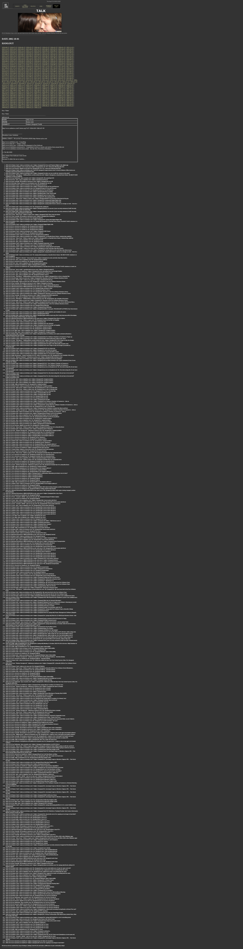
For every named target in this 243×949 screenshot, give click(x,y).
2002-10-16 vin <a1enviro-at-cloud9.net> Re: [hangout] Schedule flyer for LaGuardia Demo (30, 432)
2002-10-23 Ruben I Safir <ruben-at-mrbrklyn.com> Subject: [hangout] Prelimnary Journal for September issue (35, 715)
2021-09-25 (45, 57)
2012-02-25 (29, 80)
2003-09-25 (37, 99)
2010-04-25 (54, 83)
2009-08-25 (45, 85)
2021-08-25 (53, 57)
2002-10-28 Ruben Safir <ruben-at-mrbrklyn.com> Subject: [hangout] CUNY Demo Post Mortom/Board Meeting (35, 892)
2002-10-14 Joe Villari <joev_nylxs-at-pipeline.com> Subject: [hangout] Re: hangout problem (30, 330)
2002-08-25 (69, 100)
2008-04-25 (29, 88)
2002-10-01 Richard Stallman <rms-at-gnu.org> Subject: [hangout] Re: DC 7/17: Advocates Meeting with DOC (35, 166)
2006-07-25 (53, 92)
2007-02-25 (69, 90)
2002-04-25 (29, 102)
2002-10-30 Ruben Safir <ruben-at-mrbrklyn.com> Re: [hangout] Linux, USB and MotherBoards (31, 853)
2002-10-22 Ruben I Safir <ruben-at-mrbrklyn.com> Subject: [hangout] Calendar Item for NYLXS (31, 700)
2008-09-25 (61, 87)
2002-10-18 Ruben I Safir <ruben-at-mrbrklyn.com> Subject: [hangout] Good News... (28, 522)
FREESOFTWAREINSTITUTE (25, 6)
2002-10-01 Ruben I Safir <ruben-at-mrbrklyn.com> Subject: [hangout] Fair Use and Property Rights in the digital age (37, 165)
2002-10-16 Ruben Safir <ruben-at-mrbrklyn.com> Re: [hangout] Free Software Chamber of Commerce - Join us (36, 411)
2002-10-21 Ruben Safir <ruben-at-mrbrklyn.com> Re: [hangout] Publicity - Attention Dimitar (30, 669)
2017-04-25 (37, 68)
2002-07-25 (5, 102)
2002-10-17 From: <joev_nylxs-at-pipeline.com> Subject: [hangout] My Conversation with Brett (31, 500)
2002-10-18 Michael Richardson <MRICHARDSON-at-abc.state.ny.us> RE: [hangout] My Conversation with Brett (36, 548)
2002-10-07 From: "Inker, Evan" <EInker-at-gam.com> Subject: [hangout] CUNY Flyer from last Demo (33, 214)
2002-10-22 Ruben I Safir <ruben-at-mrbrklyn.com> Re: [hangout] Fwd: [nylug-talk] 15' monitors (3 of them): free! (36, 698)
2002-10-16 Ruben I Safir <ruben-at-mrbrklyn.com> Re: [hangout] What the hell (27, 396)
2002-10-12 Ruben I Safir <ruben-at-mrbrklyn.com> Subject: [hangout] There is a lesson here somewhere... (34, 353)
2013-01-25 (13, 78)
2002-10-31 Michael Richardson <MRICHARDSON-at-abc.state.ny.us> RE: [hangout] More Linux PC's (33, 829)
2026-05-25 (29, 47)
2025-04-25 (61, 49)
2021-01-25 (37, 59)
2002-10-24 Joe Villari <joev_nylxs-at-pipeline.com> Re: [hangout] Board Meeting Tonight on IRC (31, 801)
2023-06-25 (21, 54)
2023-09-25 (69, 52)
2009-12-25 (13, 85)
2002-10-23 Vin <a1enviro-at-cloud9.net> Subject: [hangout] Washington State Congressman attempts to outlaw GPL (37, 738)
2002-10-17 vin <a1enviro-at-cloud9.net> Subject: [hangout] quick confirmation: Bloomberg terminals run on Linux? (37, 473)
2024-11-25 (29, 51)
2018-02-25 (29, 66)
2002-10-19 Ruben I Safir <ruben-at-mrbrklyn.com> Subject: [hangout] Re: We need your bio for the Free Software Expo (38, 582)
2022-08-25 (29, 56)
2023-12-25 (45, 52)
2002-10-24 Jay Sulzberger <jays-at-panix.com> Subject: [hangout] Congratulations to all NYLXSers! (33, 744)
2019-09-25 (21, 63)
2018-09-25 (45, 64)
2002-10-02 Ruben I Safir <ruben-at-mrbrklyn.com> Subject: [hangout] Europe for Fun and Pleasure (32, 186)
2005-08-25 (69, 93)
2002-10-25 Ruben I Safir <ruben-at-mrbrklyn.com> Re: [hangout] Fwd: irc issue (27, 924)
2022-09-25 (21, 56)
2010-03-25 (62, 83)
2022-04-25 (61, 56)
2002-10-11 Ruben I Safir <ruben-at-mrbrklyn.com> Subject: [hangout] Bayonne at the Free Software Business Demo (37, 303)
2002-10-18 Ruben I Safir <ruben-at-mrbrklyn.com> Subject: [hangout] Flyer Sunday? (28, 524)
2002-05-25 (21, 102)
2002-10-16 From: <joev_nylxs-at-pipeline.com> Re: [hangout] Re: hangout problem (28, 420)
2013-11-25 (5, 76)
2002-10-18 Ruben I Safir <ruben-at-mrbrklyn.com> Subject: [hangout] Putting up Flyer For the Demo (33, 577)
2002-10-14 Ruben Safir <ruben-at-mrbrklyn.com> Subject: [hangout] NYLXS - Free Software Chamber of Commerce (37, 363)
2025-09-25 (21, 49)
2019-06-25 (45, 63)
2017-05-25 (29, 68)
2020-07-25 (13, 61)
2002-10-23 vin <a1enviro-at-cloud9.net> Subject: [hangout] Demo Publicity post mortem (29, 722)
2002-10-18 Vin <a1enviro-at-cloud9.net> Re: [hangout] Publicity (23, 565)
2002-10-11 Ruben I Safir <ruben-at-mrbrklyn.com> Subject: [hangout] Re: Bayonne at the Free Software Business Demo (38, 293)
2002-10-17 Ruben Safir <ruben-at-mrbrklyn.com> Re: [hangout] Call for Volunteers (28, 442)
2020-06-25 (21, 61)
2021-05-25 (5, 59)
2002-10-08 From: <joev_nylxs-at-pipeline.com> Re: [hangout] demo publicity (26, 259)
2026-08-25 (5, 47)
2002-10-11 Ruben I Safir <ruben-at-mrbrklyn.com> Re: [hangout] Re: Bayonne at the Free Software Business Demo (37, 291)
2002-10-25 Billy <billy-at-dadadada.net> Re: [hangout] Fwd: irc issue (24, 929)
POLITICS (33, 6)
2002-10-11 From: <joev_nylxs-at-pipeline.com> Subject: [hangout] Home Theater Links (29, 273)
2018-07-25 (61, 64)
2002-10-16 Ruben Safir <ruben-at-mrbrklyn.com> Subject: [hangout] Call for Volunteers (29, 428)
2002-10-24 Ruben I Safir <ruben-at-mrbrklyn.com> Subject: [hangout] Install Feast (28, 764)
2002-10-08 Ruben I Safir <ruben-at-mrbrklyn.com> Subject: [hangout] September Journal (30, 243)
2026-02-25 (53, 47)
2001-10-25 (5, 104)
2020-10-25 (61, 59)
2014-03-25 (45, 75)
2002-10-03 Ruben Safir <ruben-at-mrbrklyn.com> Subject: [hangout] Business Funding (29, 191)
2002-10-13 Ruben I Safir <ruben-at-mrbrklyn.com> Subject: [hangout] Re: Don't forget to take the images (34, 342)
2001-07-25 (29, 104)
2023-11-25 (53, 52)
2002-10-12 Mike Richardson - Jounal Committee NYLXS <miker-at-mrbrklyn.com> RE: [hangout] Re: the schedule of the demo (40, 355)
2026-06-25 (21, 47)
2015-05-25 (5, 73)
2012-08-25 (53, 78)
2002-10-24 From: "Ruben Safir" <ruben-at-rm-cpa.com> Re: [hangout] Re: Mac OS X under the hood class (34, 756)
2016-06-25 (45, 69)
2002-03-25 (37, 102)
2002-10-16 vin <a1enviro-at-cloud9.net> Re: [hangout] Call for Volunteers (25, 437)
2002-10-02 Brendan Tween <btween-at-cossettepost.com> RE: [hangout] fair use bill (28, 183)
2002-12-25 (37, 100)
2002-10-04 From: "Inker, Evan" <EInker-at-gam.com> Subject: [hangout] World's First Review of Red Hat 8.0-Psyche (37, 198)
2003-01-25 (29, 100)
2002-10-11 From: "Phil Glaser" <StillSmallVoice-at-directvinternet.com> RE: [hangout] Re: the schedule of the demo (37, 298)
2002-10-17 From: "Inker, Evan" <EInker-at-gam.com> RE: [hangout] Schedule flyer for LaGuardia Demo (34, 452)
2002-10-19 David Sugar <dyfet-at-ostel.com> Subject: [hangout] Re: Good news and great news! (32, 587)
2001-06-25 (37, 104)
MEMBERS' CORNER (48, 6)
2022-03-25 (69, 56)
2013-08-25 (29, 76)
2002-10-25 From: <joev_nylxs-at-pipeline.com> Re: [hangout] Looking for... (26, 922)
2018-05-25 (5, 66)
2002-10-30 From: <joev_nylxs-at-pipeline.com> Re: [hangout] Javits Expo (26, 856)
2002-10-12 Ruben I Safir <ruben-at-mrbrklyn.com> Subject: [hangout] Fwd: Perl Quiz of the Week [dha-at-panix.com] (37, 343)
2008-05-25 (21, 88)
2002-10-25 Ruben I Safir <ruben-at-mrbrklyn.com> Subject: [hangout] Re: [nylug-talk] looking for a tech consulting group (38, 917)
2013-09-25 (21, 76)
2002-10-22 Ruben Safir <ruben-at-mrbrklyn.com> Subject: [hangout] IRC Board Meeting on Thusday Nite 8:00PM (36, 693)
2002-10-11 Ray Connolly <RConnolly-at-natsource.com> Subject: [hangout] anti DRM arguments (32, 295)
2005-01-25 (53, 95)
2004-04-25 (53, 97)
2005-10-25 (53, 93)
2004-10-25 (5, 97)
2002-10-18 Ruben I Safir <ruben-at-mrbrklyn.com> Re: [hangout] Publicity (26, 572)
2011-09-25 (69, 80)
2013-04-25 (61, 76)
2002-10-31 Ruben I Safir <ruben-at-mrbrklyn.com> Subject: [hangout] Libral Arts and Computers (32, 839)
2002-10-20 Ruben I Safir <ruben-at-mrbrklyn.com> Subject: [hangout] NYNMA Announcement (31, 620)
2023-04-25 (37, 54)
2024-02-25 (29, 52)
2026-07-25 (13, 47)
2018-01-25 (37, 66)
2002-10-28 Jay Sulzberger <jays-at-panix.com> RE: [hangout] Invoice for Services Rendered (31, 897)
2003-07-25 (53, 99)
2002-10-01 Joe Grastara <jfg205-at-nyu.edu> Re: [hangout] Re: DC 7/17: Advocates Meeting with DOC (33, 168)
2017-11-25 (53, 66)
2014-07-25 (13, 75)
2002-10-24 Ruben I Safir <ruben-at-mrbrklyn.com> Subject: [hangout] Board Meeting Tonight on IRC (33, 749)
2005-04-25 (29, 95)
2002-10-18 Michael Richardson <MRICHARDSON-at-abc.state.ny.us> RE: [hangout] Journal (30, 534)
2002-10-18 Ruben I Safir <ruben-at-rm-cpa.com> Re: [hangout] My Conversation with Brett (30, 543)
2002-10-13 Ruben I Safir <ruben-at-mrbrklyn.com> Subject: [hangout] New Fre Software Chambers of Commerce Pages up (39, 337)
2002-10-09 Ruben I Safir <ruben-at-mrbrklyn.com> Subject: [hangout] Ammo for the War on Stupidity (33, 325)
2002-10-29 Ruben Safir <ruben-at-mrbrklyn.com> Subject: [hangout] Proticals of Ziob (29, 882)
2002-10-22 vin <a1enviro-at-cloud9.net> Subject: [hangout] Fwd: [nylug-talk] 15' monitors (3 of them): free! (34, 684)
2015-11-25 (29, 71)
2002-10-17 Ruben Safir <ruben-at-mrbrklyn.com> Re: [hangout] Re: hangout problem (29, 440)
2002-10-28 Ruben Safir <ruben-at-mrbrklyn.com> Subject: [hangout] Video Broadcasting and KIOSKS (33, 894)
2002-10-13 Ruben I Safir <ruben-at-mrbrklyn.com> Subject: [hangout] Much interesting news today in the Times (36, 338)
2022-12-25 (69, 54)
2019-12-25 (69, 61)
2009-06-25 (61, 85)
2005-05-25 (21, 95)
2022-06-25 (45, 56)
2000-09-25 (37, 105)
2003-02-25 (21, 100)
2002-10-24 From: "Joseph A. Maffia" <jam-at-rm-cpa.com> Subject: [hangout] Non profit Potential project (34, 776)
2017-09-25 (69, 66)
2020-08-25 (5, 61)
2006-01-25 (29, 93)
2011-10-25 (61, 80)
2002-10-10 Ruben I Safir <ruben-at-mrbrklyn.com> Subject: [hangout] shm (26, 322)
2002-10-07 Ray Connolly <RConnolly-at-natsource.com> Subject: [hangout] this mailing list (30, 216)
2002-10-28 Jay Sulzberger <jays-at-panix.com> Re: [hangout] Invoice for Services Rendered (31, 902)
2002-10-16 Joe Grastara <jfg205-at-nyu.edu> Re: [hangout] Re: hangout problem (27, 425)
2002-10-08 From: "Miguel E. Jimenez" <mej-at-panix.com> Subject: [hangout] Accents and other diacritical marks (36, 258)
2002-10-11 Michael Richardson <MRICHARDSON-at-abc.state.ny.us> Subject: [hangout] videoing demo (33, 286)
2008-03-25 (37, 88)
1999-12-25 (37, 107)
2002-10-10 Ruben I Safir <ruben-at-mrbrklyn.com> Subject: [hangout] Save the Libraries (29, 323)
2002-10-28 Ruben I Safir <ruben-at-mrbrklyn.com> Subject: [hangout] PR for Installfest (29, 890)
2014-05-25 (29, 75)
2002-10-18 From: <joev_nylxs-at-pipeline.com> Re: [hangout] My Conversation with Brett (30, 539)
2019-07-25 (37, 63)
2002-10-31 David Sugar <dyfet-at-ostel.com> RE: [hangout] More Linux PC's (26, 817)
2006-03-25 (13, 93)
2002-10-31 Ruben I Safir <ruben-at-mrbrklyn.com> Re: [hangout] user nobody (27, 841)
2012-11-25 (29, 78)
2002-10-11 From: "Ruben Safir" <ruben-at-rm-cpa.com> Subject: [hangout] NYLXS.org (29, 279)
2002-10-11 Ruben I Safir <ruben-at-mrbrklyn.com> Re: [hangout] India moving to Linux (29, 288)
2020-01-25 (61, 61)
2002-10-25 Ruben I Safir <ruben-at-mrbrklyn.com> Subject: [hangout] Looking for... (28, 931)
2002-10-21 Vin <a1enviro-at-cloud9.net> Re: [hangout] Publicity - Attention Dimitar (28, 658)
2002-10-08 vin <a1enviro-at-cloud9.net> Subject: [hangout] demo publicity (26, 264)
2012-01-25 (37, 80)
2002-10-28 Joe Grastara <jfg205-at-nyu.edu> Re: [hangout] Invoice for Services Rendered (30, 900)
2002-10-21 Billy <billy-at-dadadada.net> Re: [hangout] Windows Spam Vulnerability (28, 646)
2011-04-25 (33, 81)
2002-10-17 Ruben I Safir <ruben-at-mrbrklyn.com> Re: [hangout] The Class (26, 519)
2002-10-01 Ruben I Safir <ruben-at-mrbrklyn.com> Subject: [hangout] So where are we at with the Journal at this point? (38, 173)
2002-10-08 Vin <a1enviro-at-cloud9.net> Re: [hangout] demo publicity (24, 226)
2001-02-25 (69, 104)
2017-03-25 (45, 68)
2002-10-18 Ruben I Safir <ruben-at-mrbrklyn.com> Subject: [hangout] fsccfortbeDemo (29, 568)
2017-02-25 (53, 68)
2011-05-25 (25, 81)
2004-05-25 (45, 97)
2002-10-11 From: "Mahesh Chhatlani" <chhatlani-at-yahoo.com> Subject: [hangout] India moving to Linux (34, 357)
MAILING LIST (56, 6)
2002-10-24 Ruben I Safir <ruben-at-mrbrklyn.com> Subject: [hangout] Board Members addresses (32, 772)
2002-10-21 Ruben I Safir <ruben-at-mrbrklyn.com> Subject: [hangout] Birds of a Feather (29, 628)
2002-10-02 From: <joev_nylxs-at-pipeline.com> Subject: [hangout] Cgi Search (27, 179)
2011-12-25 (45, 80)
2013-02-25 (5, 78)
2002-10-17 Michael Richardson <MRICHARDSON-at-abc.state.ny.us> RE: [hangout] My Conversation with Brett (36, 502)
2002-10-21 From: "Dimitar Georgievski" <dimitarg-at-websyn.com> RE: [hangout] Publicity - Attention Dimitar (35, 656)
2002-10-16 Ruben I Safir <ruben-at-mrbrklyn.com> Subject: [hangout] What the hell (28, 392)
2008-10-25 (53, 87)
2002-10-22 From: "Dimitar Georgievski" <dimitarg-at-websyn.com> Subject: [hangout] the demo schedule (34, 686)
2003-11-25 (21, 99)
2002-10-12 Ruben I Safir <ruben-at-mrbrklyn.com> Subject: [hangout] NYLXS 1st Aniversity (30, 348)
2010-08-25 (22, 83)
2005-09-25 (61, 93)
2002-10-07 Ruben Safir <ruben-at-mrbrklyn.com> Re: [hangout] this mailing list (27, 206)
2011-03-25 (41, 81)
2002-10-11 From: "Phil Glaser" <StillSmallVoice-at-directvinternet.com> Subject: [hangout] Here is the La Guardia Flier (38, 276)
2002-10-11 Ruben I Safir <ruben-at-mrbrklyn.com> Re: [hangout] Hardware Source (28, 290)
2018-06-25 (69, 64)
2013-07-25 (37, 76)
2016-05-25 (53, 69)
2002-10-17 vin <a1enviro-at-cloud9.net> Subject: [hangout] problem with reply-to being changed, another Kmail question (38, 487)
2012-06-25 (69, 78)
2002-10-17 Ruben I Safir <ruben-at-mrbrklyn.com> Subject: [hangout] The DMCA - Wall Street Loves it (33, 520)
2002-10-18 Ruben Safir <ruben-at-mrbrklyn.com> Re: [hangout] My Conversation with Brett (30, 529)
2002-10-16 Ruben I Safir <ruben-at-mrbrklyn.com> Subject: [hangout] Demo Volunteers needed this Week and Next (37, 408)
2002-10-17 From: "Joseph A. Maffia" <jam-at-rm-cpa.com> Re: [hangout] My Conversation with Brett (33, 503)
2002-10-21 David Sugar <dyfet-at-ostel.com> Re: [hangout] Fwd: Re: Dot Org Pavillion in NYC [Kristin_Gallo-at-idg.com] (38, 638)
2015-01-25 (37, 73)
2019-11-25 (5, 63)
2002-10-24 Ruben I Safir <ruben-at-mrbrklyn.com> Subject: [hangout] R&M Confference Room (31, 795)
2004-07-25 (29, 97)
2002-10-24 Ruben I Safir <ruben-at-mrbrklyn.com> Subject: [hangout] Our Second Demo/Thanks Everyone (34, 767)
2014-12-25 (45, 73)
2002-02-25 (45, 102)
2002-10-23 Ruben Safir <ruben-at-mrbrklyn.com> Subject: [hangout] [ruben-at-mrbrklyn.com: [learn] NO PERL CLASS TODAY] (40, 719)
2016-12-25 (69, 68)
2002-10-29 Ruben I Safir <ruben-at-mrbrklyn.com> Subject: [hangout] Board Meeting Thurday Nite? (32, 883)
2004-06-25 (37, 97)
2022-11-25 (5, 56)
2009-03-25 (13, 87)
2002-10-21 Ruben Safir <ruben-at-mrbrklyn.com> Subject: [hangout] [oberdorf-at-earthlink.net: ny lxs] (33, 678)
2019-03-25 (69, 63)
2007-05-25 (45, 90)
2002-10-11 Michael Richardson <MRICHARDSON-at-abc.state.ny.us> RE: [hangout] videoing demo (32, 285)
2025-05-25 (53, 49)
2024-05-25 (5, 52)
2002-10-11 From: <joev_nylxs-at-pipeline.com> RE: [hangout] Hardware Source (27, 274)
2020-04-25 (37, 61)
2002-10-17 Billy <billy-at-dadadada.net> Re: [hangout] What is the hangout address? (28, 468)
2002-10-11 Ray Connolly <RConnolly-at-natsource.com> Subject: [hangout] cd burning (29, 283)
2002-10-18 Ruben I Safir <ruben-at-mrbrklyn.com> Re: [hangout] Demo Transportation (29, 544)
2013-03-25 (69, 76)
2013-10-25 (13, 76)
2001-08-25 (21, 104)
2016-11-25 (5, 69)
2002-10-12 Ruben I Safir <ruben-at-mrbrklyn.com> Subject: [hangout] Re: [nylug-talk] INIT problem (32, 352)
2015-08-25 (53, 71)
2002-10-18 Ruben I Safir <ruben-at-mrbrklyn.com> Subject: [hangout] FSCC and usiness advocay (32, 558)
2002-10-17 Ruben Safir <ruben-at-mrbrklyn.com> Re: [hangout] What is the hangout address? (31, 444)
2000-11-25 (21, 105)
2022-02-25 (5, 57)
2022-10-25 (13, 56)
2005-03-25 (37, 95)
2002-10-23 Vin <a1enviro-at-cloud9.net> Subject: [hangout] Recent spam (25, 726)
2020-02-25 (53, 61)
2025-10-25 (13, 49)
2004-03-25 (61, 97)
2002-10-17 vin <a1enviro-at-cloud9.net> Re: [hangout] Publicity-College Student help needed (31, 488)
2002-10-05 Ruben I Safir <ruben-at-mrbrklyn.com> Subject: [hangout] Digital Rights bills (29, 224)
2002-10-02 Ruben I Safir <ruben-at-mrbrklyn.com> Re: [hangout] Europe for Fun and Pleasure (31, 188)
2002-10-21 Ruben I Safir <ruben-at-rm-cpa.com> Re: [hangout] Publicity (25, 666)
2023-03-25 (45, 54)
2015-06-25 (69, 71)
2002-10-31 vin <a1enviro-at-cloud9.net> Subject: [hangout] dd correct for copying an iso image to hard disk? (35, 942)
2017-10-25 (61, 66)
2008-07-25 (5, 88)
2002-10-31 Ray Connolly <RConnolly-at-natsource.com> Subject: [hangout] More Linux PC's (31, 834)
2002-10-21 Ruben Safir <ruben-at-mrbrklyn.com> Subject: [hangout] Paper (26, 650)
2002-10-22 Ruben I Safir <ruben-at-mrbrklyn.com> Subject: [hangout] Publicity (27, 708)
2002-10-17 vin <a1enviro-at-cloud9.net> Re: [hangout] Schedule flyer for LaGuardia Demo (30, 454)
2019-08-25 (29, 63)
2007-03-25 (61, 90)
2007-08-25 (21, 90)
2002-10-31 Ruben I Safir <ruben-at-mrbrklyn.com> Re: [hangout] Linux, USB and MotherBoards (31, 849)
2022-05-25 (53, 56)
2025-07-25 (37, 49)
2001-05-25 (45, 104)
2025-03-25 (69, 49)
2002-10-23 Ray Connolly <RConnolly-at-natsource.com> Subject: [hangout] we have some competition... (34, 727)
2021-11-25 (29, 57)
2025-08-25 (29, 49)
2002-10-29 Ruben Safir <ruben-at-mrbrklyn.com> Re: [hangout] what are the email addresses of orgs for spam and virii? (38, 868)
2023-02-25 (53, 54)
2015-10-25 (37, 71)
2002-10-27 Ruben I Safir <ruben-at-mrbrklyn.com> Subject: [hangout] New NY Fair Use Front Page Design (34, 912)
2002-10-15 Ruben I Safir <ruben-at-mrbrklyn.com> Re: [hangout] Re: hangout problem (29, 386)
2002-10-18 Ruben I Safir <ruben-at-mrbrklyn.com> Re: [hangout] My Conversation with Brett (31, 546)
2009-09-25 (37, 85)
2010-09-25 (14, 83)
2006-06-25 (61, 92)
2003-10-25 (29, 99)
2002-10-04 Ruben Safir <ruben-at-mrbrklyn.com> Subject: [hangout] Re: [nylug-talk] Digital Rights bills (33, 200)
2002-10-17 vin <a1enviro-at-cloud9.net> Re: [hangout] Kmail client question (26, 451)
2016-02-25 (5, 71)
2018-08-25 (53, 64)
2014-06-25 (21, 75)
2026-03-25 (45, 47)
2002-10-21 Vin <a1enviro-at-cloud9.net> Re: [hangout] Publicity (23, 653)
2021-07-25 (61, 57)
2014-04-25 (37, 75)
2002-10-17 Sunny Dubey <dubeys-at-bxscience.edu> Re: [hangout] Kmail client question (30, 449)
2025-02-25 (5, 51)
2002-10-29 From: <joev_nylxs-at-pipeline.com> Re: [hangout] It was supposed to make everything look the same (36, 871)
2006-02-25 (21, 93)
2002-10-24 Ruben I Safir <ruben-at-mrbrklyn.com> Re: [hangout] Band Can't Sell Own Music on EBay (33, 769)
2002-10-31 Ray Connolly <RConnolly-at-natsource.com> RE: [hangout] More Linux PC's (29, 826)
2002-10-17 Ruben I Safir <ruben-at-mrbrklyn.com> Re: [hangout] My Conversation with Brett (31, 507)
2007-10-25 (5, 90)
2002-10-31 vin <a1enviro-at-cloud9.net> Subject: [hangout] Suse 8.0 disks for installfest (29, 941)
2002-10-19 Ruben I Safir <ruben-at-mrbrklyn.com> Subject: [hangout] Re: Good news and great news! (33, 579)
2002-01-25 (53, 102)
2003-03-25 (13, 100)
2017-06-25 (21, 68)
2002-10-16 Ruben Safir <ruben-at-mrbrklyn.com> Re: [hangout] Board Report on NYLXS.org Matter (32, 416)
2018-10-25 (37, 64)
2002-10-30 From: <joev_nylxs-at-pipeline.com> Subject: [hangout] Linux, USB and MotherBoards (32, 855)
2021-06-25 (69, 57)
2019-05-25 (53, 63)
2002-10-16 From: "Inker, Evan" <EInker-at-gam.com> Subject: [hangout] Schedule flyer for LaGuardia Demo (35, 427)
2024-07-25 (61, 51)
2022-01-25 (13, 57)
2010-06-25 (38, 83)
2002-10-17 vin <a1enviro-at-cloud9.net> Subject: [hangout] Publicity (24, 475)
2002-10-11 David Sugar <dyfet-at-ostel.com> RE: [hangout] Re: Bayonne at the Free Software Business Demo (35, 281)
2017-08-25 (5, 68)
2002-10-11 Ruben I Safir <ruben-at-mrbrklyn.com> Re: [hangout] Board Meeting (27, 305)
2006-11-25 (21, 92)
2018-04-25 (13, 66)
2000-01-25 (29, 107)
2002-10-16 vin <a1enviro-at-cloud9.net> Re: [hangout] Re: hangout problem (26, 439)
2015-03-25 (21, 73)
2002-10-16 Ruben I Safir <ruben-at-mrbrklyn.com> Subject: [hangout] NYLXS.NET (28, 399)
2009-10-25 (29, 85)
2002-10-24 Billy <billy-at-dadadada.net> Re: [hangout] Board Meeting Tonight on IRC (28, 757)
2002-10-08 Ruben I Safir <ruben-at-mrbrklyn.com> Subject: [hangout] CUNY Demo (28, 231)
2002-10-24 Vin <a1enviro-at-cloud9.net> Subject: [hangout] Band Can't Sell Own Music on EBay (31, 754)
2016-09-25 (21, 69)
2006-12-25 (13, 92)
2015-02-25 (29, 73)
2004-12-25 (61, 95)
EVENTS (17, 6)
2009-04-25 (5, 87)
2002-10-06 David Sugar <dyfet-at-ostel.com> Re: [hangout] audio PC (24, 218)
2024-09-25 (45, 51)
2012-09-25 (45, 78)
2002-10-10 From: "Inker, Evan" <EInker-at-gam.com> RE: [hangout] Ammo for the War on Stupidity (32, 320)
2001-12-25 (61, 102)
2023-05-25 (29, 54)
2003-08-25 (45, 99)
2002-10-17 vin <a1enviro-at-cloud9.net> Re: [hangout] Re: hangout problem (26, 470)
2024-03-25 (21, 52)
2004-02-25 (69, 97)
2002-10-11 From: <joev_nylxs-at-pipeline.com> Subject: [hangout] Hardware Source (28, 297)
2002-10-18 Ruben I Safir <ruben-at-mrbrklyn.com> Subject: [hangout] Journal (27, 526)
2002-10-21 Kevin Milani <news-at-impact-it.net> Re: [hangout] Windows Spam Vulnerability (30, 648)
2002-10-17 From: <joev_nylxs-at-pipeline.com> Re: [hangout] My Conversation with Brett (30, 505)
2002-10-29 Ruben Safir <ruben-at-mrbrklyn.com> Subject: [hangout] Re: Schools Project (30, 880)
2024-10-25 (37, 51)
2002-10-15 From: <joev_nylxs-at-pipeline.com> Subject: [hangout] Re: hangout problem (29, 379)
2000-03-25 (13, 107)
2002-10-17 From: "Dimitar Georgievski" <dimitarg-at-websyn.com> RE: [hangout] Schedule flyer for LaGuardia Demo (37, 464)
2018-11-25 (29, 64)
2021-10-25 (37, 57)
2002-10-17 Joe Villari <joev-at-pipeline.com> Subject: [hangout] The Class (26, 515)
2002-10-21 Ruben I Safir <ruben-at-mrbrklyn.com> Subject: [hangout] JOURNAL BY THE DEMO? (32, 630)
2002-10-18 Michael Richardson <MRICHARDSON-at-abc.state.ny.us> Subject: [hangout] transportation (33, 562)
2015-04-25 (13, 73)
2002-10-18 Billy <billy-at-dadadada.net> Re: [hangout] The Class (23, 531)
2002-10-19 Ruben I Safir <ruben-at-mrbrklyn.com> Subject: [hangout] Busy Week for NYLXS (31, 586)
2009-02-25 (21, 87)
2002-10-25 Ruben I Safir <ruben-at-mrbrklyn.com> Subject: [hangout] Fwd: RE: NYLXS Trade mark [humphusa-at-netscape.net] (40, 934)
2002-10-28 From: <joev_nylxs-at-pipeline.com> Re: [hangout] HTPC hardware (27, 911)
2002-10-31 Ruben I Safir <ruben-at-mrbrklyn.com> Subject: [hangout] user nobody (28, 848)
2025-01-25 (13, 51)
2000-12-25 (13, 105)
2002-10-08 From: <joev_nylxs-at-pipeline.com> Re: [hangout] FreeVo (24, 240)
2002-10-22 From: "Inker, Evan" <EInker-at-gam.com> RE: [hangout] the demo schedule (29, 695)
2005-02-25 (45, 95)
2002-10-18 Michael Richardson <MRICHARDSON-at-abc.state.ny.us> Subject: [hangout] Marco (31, 538)
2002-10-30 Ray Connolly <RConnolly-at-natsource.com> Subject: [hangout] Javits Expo (29, 863)
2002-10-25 (53, 100)
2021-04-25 (13, 59)
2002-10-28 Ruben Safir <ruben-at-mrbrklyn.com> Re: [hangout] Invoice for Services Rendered (31, 895)
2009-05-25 (69, 85)
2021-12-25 (21, 57)
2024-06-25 (69, 51)
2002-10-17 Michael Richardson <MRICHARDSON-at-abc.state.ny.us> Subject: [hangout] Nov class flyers (34, 493)
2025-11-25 (5, 49)
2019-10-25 (13, 63)
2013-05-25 (53, 76)
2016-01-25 (13, 71)
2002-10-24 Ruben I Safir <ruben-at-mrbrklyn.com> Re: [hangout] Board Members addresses (31, 779)
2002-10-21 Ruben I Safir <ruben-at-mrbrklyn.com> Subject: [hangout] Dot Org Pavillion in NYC (31, 626)
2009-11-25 (21, 85)
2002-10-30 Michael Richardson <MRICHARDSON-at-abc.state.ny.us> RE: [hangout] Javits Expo (32, 858)
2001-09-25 (13, 104)
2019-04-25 (61, 63)
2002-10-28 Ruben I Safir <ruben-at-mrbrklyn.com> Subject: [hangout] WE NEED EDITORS (30, 887)
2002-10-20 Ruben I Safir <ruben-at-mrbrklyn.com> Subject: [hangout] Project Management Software (33, 604)
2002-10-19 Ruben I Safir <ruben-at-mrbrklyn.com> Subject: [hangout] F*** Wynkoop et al (30, 580)
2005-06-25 (13, 95)
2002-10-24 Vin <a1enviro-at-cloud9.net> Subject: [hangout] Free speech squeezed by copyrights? (32, 765)
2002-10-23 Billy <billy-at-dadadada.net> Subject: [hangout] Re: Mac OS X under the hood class (31, 739)
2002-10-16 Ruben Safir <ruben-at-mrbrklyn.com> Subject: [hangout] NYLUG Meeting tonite (30, 423)
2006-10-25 (29, 92)
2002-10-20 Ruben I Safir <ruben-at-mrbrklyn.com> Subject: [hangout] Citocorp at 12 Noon (30, 605)
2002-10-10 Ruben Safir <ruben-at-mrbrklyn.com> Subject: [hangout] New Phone (27, 313)
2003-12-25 (13, 99)
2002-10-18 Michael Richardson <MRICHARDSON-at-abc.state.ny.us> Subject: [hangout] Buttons (32, 560)
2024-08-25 (53, 51)
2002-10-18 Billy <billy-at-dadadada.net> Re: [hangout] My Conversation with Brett (28, 527)
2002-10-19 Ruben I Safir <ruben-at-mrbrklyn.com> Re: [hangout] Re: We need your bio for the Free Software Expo (36, 594)
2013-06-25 (45, 76)
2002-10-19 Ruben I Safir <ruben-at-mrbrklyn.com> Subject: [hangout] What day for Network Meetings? (33, 600)
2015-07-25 (61, 71)
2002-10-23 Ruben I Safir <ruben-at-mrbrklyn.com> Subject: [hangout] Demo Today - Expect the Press (33, 717)
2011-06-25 (17, 81)
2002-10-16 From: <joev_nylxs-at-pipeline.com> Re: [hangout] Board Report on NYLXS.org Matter (32, 415)
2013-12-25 (69, 75)
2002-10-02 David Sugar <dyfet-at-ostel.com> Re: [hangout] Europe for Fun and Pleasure (29, 190)
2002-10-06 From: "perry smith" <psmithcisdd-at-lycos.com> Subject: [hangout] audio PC (30, 269)
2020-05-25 (29, 61)
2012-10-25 (37, 78)
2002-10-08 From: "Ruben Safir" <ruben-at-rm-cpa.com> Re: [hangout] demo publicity (29, 245)
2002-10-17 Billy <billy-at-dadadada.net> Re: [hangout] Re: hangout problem (26, 466)
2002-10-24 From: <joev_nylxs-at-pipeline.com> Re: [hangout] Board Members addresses (30, 774)
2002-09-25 (61, 100)
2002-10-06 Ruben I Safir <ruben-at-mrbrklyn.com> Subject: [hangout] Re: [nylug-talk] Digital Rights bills (34, 219)
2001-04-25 (53, 104)
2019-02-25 (5, 64)
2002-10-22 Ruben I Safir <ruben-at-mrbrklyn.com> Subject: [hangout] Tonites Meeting (29, 680)
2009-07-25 (53, 85)
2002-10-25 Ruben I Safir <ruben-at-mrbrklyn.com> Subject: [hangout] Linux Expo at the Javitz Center (33, 921)
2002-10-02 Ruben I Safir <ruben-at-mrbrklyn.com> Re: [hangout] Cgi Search (26, 185)
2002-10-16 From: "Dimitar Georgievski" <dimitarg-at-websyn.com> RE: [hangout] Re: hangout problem (34, 430)
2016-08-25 (29, 69)
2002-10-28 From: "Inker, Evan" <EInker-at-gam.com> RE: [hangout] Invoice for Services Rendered (32, 899)
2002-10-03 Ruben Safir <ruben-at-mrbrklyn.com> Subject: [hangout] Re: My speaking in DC (30, 197)
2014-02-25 (53, 75)
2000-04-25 (5, 107)
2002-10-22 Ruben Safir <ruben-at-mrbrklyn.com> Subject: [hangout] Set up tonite (28, 714)
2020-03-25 (45, 61)
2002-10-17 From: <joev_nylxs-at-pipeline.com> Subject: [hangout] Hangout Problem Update (30, 458)
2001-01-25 (5, 105)
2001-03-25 (61, 104)
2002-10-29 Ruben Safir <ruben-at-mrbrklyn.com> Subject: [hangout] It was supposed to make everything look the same (38, 873)
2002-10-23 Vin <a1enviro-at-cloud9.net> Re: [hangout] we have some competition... (28, 731)
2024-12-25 (21, 51)
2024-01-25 (37, 52)
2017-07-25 (13, 68)
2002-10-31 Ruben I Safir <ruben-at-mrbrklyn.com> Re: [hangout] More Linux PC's (28, 821)
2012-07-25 (61, 78)
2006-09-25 (37, 92)
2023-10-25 (61, 52)
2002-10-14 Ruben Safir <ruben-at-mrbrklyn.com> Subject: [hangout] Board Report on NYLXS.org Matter (34, 358)
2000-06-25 (61, 105)
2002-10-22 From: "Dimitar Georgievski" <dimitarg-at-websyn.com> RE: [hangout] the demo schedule (33, 710)
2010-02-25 (70, 83)
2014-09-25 (69, 73)
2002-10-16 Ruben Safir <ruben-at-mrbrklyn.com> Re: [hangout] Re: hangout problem (29, 418)
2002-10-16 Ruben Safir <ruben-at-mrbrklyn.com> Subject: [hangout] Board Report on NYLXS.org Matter (34, 413)
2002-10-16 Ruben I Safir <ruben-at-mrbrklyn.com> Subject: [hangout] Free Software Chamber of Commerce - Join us (37, 401)
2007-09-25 (13, 90)
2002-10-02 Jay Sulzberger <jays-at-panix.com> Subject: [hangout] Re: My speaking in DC (30, 178)
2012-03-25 (21, 80)
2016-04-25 (61, 69)
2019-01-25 (13, 64)
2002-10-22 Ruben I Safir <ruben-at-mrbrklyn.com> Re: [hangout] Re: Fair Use (27, 703)
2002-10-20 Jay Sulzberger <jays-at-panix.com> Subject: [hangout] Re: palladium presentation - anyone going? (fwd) (37, 622)
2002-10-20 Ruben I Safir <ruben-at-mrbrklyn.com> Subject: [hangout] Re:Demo (27, 610)
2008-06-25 (13, 88)
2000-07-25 (53, 105)
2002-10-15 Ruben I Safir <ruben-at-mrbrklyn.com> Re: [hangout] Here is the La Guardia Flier (31, 391)
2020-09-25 (69, 59)
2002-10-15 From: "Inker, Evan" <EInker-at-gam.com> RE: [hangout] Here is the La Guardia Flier (31, 387)
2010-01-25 (5, 85)
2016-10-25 (13, 69)
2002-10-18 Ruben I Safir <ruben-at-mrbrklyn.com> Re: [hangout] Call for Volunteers (28, 551)
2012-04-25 (13, 80)
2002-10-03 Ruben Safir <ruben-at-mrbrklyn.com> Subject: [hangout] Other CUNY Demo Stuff (31, 193)
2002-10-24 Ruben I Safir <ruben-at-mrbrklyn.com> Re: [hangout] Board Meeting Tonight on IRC (31, 762)
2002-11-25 (45, 100)
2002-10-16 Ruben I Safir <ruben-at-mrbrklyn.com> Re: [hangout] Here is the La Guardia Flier (31, 403)
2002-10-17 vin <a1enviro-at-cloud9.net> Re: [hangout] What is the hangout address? (28, 471)
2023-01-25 (61, 54)
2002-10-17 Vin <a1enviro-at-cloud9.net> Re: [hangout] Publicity (23, 478)
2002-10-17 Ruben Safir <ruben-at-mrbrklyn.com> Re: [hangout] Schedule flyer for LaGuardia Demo (32, 446)
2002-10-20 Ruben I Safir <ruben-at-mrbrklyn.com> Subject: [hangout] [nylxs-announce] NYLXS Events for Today (36, 618)
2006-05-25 (69, 92)
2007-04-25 (53, 90)
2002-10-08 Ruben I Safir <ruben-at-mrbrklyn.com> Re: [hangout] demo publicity (27, 234)
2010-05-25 (46, 83)
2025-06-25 (45, 49)
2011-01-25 (57, 81)
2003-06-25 (61, 99)
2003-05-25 (69, 99)
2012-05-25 (5, 80)
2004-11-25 (69, 95)
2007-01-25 (5, 92)
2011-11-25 (53, 80)
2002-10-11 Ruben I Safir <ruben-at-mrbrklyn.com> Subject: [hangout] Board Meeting (28, 307)
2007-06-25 (37, 90)
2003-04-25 (5, 100)
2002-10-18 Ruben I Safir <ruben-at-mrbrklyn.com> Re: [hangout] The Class (26, 532)
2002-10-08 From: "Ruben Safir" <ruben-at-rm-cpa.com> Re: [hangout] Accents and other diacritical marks (34, 248)
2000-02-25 (21, 107)
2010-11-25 (73, 81)
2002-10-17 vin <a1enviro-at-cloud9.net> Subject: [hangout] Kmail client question (27, 447)
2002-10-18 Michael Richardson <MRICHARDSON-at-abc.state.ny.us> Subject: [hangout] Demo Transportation (35, 541)
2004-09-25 (13, 97)
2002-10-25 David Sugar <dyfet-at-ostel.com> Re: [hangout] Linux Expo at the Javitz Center (30, 919)
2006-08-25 (45, 92)
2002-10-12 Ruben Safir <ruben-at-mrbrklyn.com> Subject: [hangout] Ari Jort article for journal (31, 350)
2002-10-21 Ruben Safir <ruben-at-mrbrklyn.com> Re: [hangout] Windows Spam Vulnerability (31, 651)
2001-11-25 (69, 102)
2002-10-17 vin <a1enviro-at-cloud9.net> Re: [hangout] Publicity (23, 480)
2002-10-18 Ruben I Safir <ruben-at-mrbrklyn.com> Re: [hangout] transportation (27, 567)
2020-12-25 (45, 59)
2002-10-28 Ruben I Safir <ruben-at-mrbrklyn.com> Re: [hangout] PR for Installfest (28, 885)
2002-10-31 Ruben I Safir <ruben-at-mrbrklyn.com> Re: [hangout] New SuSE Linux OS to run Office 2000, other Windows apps (39, 836)
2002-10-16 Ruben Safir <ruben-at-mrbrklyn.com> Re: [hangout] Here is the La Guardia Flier (30, 406)
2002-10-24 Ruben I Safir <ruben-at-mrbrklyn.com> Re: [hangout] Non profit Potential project (30, 777)
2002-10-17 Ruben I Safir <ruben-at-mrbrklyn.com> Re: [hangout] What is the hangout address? (31, 483)
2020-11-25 (53, 59)
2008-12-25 (37, 87)
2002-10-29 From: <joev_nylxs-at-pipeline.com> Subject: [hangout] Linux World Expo (28, 875)
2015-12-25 (21, 71)
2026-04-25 (37, 47)
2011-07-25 (9, 81)
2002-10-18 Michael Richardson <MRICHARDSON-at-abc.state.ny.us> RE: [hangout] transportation (32, 563)
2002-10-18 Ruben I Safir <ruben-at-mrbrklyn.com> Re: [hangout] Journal (25, 536)
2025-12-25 (69, 47)
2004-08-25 (21, 97)
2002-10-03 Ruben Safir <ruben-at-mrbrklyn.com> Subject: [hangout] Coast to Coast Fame (30, 195)
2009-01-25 (29, 87)
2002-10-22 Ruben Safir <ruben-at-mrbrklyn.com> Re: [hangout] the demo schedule (28, 688)
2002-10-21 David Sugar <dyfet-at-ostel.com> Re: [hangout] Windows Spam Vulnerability (29, 676)
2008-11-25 (45, 87)
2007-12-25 (61, 88)
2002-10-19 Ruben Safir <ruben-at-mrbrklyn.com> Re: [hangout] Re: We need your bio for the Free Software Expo (36, 592)
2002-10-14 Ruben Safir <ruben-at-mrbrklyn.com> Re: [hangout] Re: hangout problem (29, 327)
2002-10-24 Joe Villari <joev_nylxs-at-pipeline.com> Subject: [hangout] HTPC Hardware (29, 803)
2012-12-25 (21, 78)
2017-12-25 (45, 66)
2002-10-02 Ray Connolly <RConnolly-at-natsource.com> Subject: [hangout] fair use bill (29, 181)
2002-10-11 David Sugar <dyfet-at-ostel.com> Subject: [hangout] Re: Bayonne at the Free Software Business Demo (37, 278)
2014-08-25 (5, 75)
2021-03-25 (21, 59)
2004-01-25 (5, 99)
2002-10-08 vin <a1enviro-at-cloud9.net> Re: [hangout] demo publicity (24, 261)
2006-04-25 (5, 93)
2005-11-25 (45, 93)
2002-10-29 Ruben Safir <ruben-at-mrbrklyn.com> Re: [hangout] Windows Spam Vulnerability (31, 878)
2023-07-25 (13, 54)
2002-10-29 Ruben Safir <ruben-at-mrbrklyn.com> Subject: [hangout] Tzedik (26, 876)
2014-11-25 (53, 73)
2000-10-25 (29, 105)
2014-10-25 (61, 73)
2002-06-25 (13, 102)
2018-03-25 (21, 66)
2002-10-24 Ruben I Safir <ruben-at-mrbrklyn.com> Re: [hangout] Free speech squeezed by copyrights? (34, 771)
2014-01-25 (61, 75)
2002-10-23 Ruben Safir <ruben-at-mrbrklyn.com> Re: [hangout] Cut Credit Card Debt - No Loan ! (32, 720)
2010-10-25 (6, 83)
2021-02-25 (29, 59)
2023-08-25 (5, 54)
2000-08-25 (45, 105)
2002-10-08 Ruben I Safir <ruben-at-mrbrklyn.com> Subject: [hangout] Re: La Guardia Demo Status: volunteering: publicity (39, 236)
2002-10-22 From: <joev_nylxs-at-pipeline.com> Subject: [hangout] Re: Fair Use (27, 702)
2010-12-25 (65, 81)
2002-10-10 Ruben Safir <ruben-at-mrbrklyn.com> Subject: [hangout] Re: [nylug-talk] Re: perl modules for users (36, 312)
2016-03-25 (69, 69)
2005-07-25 (5, 95)
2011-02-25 (49, 81)
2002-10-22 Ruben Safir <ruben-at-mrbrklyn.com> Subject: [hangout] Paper (26, 691)
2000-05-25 (69, 105)
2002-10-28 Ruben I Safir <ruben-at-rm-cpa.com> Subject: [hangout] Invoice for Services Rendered (32, 907)
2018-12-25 (21, 64)
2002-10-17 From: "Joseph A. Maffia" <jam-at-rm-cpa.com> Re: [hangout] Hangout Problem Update (32, 497)
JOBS (40, 6)
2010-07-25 (30, 83)
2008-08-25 (69, 87)
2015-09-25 (45, 71)
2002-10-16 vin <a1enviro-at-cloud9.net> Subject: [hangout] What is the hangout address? (30, 434)
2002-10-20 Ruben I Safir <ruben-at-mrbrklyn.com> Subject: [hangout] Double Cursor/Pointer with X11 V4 (34, 607)
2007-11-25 (69, 88)
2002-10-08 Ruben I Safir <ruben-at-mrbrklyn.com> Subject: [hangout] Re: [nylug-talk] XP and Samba (33, 246)
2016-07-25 (37, 69)
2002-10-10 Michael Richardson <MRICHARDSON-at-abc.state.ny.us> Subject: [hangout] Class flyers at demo (35, 318)
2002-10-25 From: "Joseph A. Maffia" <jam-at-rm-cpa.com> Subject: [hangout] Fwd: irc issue (31, 936)
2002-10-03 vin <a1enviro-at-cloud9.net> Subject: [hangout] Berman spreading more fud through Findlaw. (34, 271)
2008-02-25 (45, 88)
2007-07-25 (29, 90)
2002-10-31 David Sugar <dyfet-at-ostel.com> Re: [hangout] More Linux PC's (26, 816)
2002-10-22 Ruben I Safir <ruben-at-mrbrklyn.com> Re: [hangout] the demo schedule (28, 696)
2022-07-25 (37, 56)
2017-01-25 (61, 68)
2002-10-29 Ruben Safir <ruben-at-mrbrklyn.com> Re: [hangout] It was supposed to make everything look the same (37, 870)
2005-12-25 (37, 93)
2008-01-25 (53, 88)
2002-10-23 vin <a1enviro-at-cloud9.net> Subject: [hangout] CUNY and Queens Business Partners (32, 724)
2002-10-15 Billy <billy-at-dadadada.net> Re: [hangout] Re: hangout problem (26, 384)
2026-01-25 (61, 47)
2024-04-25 (13, 52)
